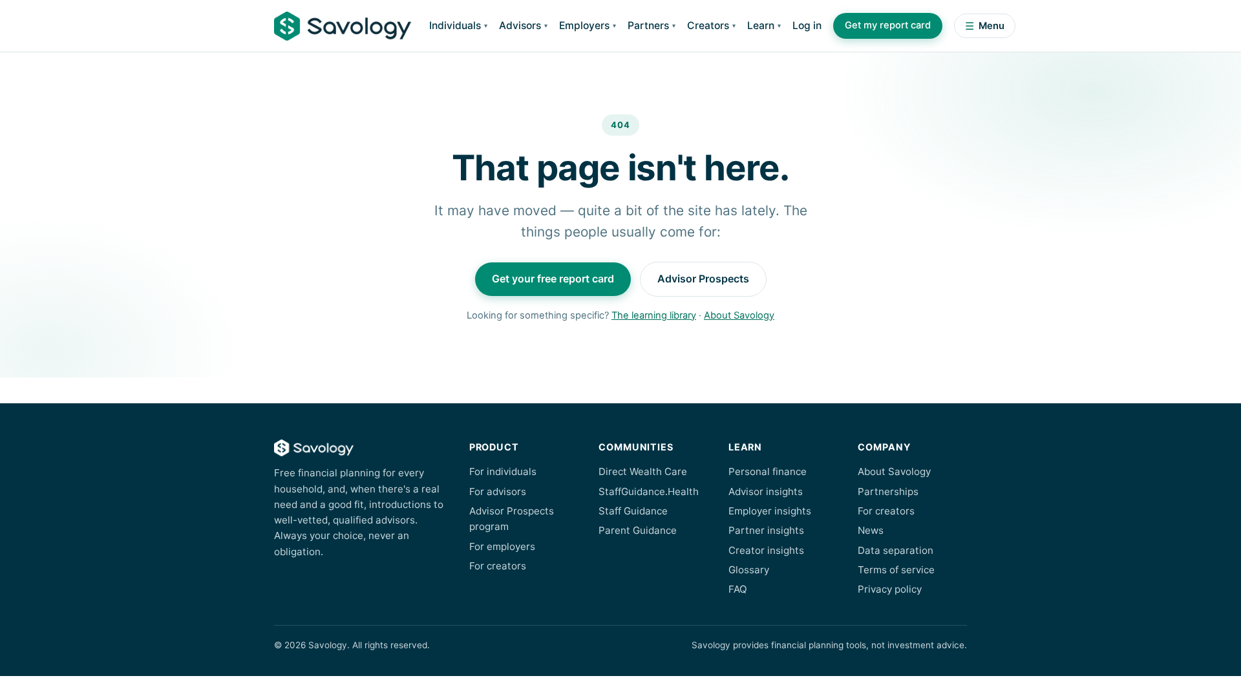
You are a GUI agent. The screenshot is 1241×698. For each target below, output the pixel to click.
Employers (584, 25)
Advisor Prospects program (511, 519)
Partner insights (766, 530)
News (871, 530)
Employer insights (769, 511)
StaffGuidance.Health (649, 491)
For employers (502, 546)
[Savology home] (342, 26)
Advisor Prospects (703, 278)
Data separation (895, 550)
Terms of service (896, 570)
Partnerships (888, 491)
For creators (497, 566)
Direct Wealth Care (643, 471)
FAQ (737, 589)
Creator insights (766, 550)
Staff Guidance (633, 511)
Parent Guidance (638, 530)
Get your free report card (553, 278)
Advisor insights (765, 491)
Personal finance (767, 471)
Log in (807, 25)
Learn (760, 25)
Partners (648, 25)
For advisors (497, 491)
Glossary (748, 570)
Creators (708, 25)
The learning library (653, 315)
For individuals (502, 471)
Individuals (455, 25)
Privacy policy (890, 589)
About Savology (739, 315)
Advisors (520, 25)
